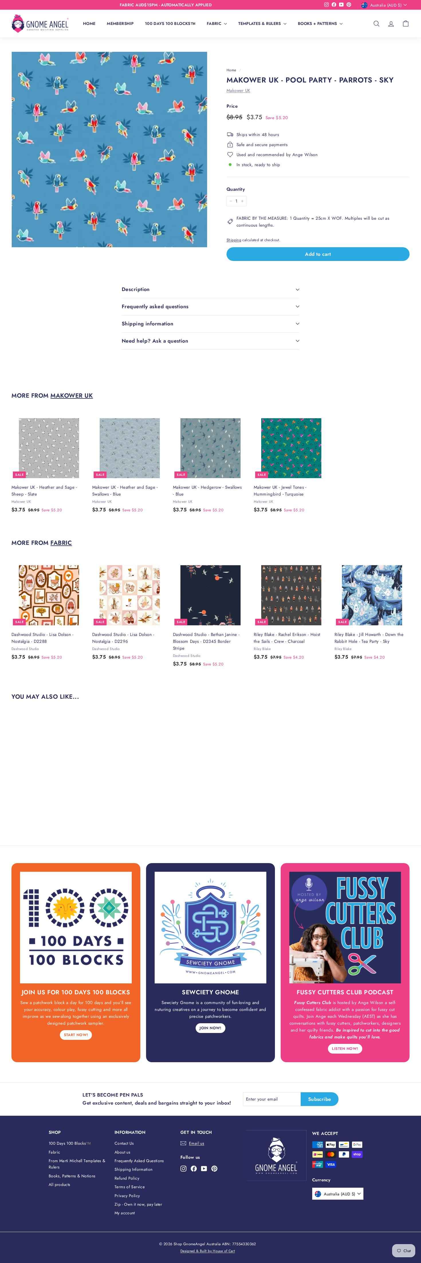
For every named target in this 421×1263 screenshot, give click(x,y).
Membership (120, 23)
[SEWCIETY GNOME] (210, 927)
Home (89, 23)
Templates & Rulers (260, 23)
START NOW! (76, 1035)
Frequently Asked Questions (139, 1161)
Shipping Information (134, 1169)
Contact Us (124, 1143)
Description (136, 289)
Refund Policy (127, 1178)
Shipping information (147, 323)
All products (59, 1184)
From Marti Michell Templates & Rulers (77, 1164)
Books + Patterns (318, 23)
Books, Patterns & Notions (72, 1176)
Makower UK (238, 90)
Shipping (234, 240)
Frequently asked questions (155, 306)
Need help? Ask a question (155, 341)
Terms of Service (130, 1187)
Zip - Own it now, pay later (138, 1204)
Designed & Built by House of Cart (207, 1251)
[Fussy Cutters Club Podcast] (345, 927)
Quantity (236, 189)
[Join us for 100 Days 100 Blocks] (76, 927)
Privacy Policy (127, 1196)
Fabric (215, 23)
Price (232, 106)
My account (125, 1213)
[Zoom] (109, 149)
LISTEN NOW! (345, 1048)
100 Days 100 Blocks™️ (170, 23)
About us (122, 1152)
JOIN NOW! (210, 1028)
